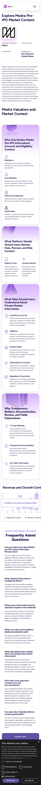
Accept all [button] (11, 781)
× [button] (38, 742)
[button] (20, 776)
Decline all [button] (29, 781)
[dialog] (20, 762)
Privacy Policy (27, 758)
